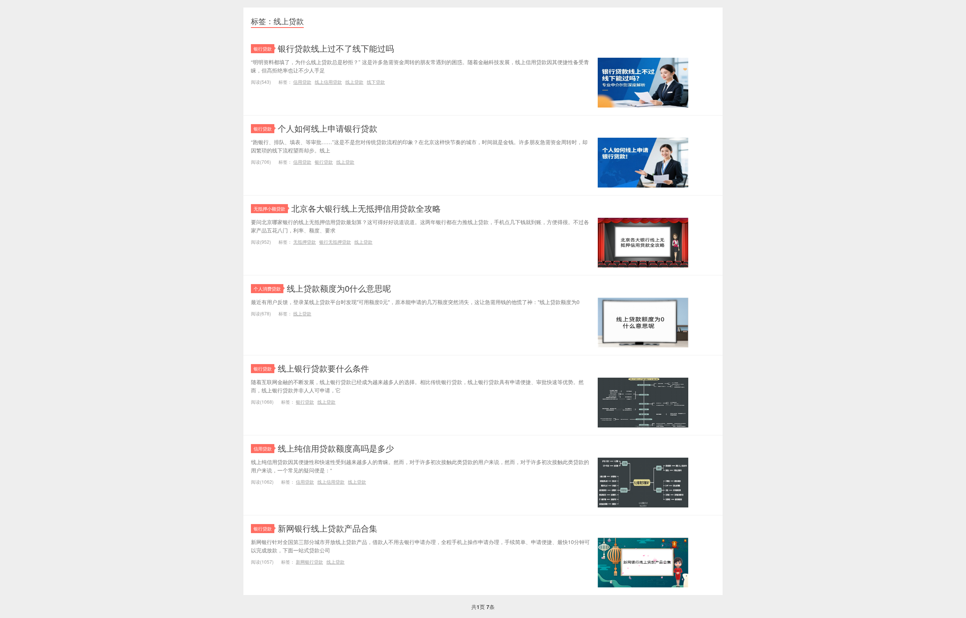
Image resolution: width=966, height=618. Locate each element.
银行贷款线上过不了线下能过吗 (336, 48)
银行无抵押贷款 (335, 241)
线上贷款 (354, 81)
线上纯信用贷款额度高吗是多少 (336, 448)
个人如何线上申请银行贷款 (327, 128)
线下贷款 (376, 81)
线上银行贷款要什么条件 (323, 368)
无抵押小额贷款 (269, 208)
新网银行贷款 (309, 561)
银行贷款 (263, 48)
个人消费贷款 (267, 288)
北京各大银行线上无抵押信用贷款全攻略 (366, 208)
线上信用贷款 (328, 81)
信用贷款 (302, 81)
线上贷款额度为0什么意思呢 (339, 288)
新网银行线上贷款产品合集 (327, 528)
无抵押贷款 (304, 241)
